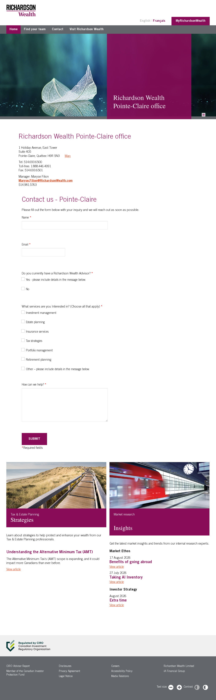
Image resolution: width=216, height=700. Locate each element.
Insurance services (37, 331)
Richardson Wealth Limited (179, 666)
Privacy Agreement (69, 671)
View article (13, 569)
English (145, 21)
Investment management (41, 313)
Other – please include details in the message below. (57, 369)
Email (26, 244)
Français (159, 21)
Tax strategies (34, 341)
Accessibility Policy (121, 671)
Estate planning (35, 322)
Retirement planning (38, 360)
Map (68, 156)
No (27, 289)
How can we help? (34, 384)
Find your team (35, 29)
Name (26, 217)
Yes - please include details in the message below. (56, 280)
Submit (34, 439)
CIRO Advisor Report (18, 666)
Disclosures (65, 666)
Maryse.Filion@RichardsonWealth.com (46, 180)
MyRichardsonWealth (190, 21)
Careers (115, 666)
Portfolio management (39, 350)
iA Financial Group (174, 671)
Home (13, 29)
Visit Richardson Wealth (87, 29)
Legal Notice (66, 676)
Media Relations (120, 676)
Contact (57, 29)
